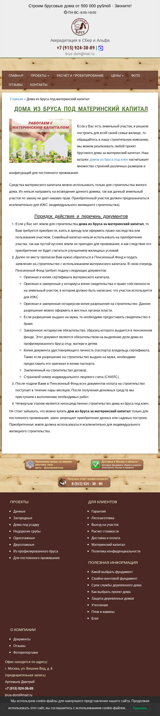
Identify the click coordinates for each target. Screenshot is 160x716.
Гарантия (98, 511)
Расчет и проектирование (80, 75)
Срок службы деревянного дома (116, 585)
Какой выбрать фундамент (112, 571)
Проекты (39, 75)
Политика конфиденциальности (115, 551)
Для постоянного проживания (36, 557)
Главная (16, 75)
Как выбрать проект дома (111, 591)
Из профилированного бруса (35, 551)
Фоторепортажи (25, 652)
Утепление (99, 605)
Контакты (38, 84)
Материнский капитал (108, 544)
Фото (135, 75)
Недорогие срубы (27, 531)
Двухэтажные (23, 544)
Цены (116, 75)
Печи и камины (103, 611)
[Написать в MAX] (100, 48)
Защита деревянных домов (112, 598)
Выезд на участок (105, 524)
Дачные (19, 511)
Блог (95, 618)
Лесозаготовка (102, 517)
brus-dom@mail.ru (80, 54)
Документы (22, 639)
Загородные (22, 517)
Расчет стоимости (105, 531)
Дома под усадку (26, 524)
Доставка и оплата (105, 537)
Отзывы (15, 84)
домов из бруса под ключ (109, 159)
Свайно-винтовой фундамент (114, 578)
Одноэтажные (24, 537)
